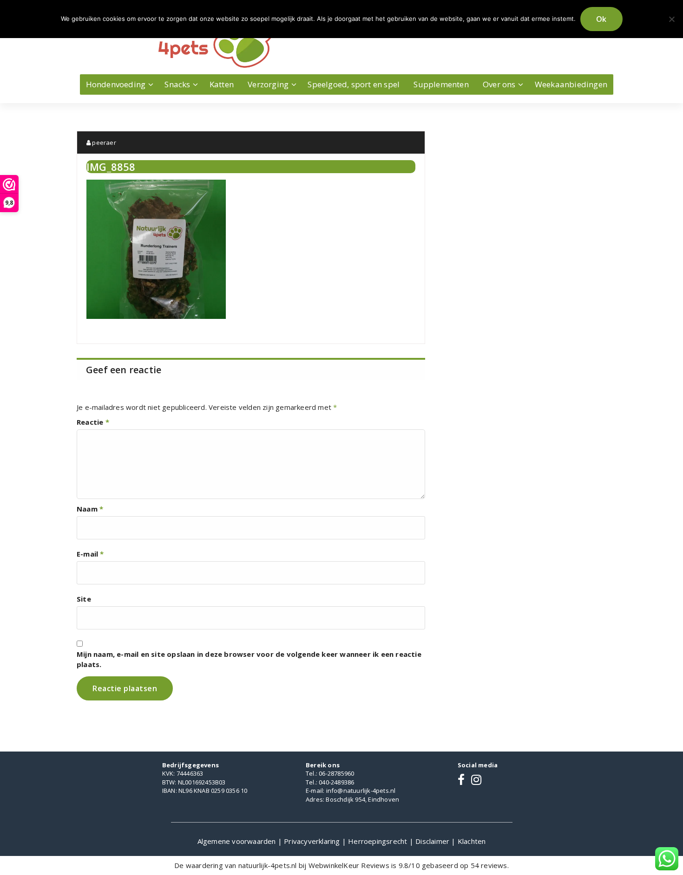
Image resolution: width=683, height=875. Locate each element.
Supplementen (441, 84)
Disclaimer (433, 841)
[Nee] (671, 19)
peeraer (103, 142)
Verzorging (268, 84)
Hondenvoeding (116, 84)
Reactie (93, 422)
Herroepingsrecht (378, 841)
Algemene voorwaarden (237, 841)
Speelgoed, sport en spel (354, 84)
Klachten (472, 841)
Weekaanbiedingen (571, 84)
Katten (222, 84)
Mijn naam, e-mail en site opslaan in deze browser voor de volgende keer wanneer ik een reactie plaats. (249, 659)
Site (84, 598)
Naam (90, 508)
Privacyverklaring (313, 841)
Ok (601, 19)
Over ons (499, 84)
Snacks (177, 84)
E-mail (90, 553)
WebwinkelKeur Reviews (349, 865)
